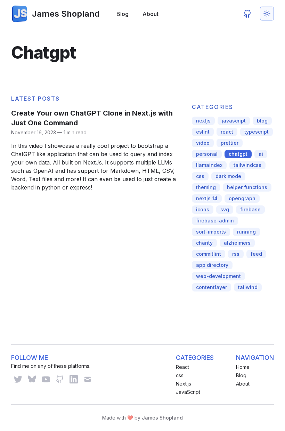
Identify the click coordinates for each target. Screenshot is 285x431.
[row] (203, 121)
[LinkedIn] (74, 379)
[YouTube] (46, 379)
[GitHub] (247, 14)
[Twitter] (18, 379)
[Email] (88, 379)
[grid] (93, 151)
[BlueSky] (32, 379)
